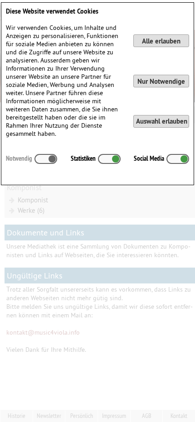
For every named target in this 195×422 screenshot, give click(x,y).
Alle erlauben (161, 41)
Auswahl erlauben (161, 121)
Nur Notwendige (161, 81)
